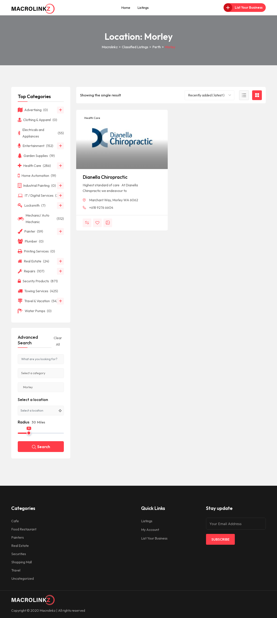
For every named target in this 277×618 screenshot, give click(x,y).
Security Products (40, 281)
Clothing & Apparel (40, 120)
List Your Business (154, 538)
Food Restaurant (23, 529)
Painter (33, 231)
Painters (17, 537)
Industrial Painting (39, 185)
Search (43, 446)
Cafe (15, 521)
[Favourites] (97, 223)
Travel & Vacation (41, 301)
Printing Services (39, 251)
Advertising (36, 110)
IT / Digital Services (43, 195)
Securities (18, 554)
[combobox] (209, 95)
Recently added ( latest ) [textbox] (206, 95)
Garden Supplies (39, 155)
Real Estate (36, 261)
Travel (15, 570)
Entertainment (38, 146)
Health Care (92, 118)
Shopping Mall (21, 562)
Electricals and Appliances (43, 133)
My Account (150, 529)
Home (125, 7)
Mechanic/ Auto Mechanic (45, 218)
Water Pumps (38, 311)
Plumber (34, 241)
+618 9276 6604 (101, 207)
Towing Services (41, 291)
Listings (143, 7)
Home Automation (38, 175)
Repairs (34, 271)
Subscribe (220, 539)
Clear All (58, 341)
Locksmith (34, 205)
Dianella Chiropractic (105, 177)
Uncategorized (22, 578)
